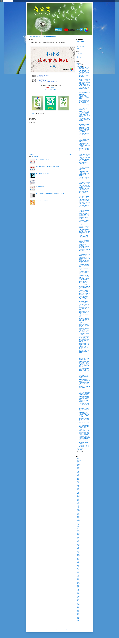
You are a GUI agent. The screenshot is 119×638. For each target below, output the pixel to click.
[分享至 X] (41, 113)
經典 (78, 575)
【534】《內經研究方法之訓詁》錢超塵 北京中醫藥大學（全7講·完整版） (84, 119)
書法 (78, 534)
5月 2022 (80, 66)
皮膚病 (78, 496)
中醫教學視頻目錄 (80, 41)
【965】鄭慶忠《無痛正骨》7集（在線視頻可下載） (83, 282)
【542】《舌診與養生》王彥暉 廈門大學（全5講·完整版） (83, 144)
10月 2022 (80, 453)
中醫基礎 (78, 467)
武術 (78, 521)
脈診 (78, 543)
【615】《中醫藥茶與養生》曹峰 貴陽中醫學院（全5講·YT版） (83, 383)
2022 (78, 63)
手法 (78, 478)
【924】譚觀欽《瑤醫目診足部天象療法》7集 (83, 238)
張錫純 (78, 557)
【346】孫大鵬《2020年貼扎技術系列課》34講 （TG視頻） (84, 183)
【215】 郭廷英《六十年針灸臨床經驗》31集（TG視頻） (84, 155)
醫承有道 (78, 610)
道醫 (78, 585)
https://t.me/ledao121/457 (50, 89)
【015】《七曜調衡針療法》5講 (84, 92)
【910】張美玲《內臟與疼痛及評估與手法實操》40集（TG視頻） (83, 168)
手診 (78, 481)
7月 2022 (80, 449)
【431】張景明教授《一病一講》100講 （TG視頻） (83, 197)
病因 (78, 538)
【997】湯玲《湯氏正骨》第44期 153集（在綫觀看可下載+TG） (84, 430)
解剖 (78, 579)
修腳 (78, 530)
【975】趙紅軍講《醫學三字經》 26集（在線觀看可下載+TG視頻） (83, 291)
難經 (78, 611)
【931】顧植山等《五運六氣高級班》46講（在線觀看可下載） (83, 272)
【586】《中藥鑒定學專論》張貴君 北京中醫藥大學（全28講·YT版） (83, 261)
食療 (78, 528)
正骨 (78, 493)
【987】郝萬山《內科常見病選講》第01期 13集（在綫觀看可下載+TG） (84, 415)
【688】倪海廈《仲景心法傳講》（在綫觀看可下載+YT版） (84, 446)
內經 (78, 474)
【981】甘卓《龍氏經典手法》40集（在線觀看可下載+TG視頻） (83, 316)
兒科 (78, 519)
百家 (78, 506)
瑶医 (78, 589)
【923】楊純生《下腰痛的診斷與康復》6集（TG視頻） (83, 227)
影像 (78, 592)
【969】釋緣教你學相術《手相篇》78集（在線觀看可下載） (84, 302)
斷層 (78, 607)
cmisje (60, 629)
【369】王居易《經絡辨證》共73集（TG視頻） (83, 163)
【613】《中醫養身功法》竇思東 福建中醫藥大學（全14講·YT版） (83, 376)
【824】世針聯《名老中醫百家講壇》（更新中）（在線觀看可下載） (83, 325)
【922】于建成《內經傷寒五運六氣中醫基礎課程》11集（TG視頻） (83, 224)
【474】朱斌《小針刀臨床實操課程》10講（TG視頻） (83, 122)
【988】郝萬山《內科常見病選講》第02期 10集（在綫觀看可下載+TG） (84, 419)
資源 (78, 582)
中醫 (78, 465)
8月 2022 (80, 451)
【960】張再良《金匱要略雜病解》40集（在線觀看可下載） (84, 279)
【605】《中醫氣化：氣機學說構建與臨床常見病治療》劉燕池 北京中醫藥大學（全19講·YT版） (83, 356)
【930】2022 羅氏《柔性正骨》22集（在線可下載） (84, 255)
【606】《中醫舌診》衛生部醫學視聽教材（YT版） (83, 359)
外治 (78, 492)
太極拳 (78, 475)
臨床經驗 (78, 604)
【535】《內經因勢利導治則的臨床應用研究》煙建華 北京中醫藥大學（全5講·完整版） (84, 128)
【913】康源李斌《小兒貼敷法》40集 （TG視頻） (83, 178)
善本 (78, 561)
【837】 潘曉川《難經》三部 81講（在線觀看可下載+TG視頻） (83, 312)
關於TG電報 (79, 57)
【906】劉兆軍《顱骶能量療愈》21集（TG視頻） (83, 73)
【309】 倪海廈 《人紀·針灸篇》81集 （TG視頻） (84, 203)
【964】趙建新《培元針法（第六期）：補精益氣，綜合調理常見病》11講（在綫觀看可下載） (83, 398)
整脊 (78, 602)
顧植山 (78, 616)
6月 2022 (80, 448)
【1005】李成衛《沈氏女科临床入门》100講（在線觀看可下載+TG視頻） (84, 186)
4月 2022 (80, 64)
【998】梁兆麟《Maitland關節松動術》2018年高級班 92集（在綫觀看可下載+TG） (84, 437)
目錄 (78, 498)
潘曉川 (78, 596)
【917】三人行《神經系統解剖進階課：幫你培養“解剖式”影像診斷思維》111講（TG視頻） (84, 215)
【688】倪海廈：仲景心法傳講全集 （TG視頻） (83, 125)
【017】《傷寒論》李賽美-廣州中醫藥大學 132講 (83, 95)
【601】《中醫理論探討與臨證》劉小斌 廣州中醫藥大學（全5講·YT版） (84, 347)
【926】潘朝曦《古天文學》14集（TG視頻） (84, 245)
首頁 (50, 154)
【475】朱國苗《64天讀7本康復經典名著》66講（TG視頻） (83, 200)
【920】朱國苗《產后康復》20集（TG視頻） (84, 218)
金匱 (78, 524)
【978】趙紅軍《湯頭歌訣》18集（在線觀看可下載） (84, 294)
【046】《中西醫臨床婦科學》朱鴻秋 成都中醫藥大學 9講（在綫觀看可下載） (83, 426)
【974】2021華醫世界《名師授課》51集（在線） (84, 253)
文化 (78, 482)
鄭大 (78, 599)
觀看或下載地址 (52, 87)
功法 (78, 488)
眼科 (78, 559)
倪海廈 (78, 531)
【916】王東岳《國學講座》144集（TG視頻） (83, 208)
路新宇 (78, 583)
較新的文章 (32, 154)
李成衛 (78, 516)
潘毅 (78, 595)
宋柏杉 (78, 514)
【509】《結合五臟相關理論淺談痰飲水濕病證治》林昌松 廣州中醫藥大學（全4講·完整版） (84, 106)
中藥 (78, 470)
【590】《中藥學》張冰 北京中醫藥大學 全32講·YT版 (83, 329)
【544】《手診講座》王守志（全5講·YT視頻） (83, 172)
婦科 (78, 552)
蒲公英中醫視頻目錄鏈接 (40, 186)
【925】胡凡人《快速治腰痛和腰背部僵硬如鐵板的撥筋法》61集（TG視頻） (83, 241)
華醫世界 (78, 565)
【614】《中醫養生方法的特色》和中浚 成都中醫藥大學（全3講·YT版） (84, 380)
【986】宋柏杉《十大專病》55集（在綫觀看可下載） (84, 387)
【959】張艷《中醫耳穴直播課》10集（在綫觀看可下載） (84, 404)
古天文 (78, 489)
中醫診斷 (78, 468)
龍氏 (78, 603)
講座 (78, 606)
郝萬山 (78, 544)
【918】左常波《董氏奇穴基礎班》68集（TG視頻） (83, 206)
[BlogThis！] (39, 113)
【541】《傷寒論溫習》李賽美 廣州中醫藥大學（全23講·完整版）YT (83, 140)
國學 (78, 551)
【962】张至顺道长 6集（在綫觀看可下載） (83, 401)
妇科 (78, 502)
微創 (78, 572)
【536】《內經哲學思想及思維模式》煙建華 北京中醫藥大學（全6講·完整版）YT (83, 137)
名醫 (78, 500)
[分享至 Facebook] (42, 113)
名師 (78, 499)
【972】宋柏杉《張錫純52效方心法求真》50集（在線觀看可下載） (84, 232)
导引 (78, 503)
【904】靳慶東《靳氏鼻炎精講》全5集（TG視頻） (83, 71)
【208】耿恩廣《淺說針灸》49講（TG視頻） (84, 166)
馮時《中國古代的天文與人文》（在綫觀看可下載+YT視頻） (84, 440)
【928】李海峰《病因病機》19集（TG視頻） (84, 250)
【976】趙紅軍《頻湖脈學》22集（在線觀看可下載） (84, 297)
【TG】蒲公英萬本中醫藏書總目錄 (42, 200)
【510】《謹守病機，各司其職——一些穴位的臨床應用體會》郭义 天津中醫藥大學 (83, 112)
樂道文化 (78, 48)
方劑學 (78, 484)
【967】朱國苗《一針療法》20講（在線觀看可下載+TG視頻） (84, 287)
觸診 (78, 613)
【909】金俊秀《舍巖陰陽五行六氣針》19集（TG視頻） (83, 180)
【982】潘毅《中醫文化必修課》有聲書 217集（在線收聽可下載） (83, 276)
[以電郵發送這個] (38, 113)
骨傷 (78, 548)
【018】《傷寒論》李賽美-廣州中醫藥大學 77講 (83, 109)
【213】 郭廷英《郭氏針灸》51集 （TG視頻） (84, 153)
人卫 (78, 458)
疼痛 (78, 537)
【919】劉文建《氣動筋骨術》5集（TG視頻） (83, 211)
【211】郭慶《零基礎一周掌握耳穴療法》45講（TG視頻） (83, 189)
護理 (78, 614)
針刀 (78, 545)
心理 (78, 477)
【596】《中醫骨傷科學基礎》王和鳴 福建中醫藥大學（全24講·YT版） (83, 340)
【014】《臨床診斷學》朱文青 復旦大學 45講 (83, 91)
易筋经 (78, 520)
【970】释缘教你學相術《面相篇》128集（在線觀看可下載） (83, 305)
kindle (78, 620)
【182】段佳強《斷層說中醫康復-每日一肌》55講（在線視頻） (83, 149)
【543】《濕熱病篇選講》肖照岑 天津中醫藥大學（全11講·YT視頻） (83, 174)
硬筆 (78, 562)
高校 (78, 550)
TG (77, 621)
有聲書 (78, 505)
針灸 (78, 547)
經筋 (78, 576)
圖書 (78, 586)
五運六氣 (78, 471)
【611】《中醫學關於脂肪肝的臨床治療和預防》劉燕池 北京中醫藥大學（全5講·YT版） (84, 373)
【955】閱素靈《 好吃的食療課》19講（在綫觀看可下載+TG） (83, 409)
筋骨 (78, 564)
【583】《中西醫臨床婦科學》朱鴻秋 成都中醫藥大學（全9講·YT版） (84, 258)
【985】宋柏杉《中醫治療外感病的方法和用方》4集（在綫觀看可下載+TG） (84, 390)
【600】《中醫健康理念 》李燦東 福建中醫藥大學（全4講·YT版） (83, 344)
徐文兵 (78, 533)
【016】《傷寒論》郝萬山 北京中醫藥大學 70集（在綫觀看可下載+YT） (83, 97)
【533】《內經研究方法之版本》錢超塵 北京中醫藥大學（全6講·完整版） (84, 115)
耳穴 (78, 509)
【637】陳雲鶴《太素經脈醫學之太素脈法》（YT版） (83, 331)
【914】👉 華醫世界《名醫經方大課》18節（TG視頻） (83, 195)
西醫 (78, 513)
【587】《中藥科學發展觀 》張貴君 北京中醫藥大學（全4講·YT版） (84, 269)
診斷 (78, 566)
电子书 (78, 495)
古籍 (78, 491)
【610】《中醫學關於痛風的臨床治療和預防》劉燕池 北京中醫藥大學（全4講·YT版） (83, 369)
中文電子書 (79, 460)
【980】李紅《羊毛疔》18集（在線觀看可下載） (83, 323)
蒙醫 (78, 590)
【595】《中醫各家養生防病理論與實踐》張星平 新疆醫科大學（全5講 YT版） (83, 337)
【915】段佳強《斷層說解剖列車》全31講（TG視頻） (83, 160)
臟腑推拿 (78, 617)
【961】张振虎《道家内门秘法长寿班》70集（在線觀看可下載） (83, 308)
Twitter (78, 56)
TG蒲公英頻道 (79, 53)
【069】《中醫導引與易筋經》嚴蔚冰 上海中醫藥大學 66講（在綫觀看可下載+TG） (84, 433)
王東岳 (78, 485)
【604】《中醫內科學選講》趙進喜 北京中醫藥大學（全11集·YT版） (83, 351)
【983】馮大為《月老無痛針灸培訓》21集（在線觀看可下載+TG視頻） (83, 365)
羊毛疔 (78, 507)
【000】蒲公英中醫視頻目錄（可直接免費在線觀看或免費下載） (43, 36)
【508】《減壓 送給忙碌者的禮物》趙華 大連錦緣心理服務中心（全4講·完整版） (83, 101)
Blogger (66, 629)
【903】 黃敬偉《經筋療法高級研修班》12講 (84, 83)
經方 (78, 573)
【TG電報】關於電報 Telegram (84, 78)
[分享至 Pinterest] (43, 113)
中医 (78, 461)
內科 (78, 472)
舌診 (78, 512)
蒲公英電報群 (79, 55)
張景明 (78, 555)
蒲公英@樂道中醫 (80, 46)
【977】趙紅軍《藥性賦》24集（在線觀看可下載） (84, 299)
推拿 (78, 558)
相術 (78, 526)
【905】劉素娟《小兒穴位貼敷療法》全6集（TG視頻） (83, 68)
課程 (78, 597)
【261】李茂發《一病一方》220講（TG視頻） (83, 131)
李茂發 (78, 517)
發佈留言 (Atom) (35, 156)
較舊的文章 (69, 154)
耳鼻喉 (78, 510)
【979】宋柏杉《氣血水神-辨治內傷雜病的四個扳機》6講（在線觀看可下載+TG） (84, 393)
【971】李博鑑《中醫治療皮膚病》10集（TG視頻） (83, 230)
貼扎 (78, 568)
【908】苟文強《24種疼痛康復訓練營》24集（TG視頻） (84, 80)
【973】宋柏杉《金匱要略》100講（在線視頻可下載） (83, 236)
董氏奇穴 (78, 578)
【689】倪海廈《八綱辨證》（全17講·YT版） (83, 443)
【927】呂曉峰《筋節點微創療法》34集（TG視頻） (83, 247)
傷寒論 (78, 571)
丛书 (78, 486)
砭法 (78, 541)
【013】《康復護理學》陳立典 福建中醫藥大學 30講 (83, 88)
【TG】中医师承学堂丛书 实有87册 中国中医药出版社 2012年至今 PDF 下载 (50, 193)
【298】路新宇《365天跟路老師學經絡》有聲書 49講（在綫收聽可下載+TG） (83, 423)
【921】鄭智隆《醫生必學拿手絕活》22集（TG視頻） (83, 221)
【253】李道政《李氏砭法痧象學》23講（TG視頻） (83, 134)
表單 (78, 523)
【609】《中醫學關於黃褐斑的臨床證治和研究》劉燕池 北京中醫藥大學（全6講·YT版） (84, 362)
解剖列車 (78, 580)
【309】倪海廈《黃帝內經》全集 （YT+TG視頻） (83, 192)
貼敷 (78, 569)
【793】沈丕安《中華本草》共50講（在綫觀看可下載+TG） (84, 413)
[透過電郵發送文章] (36, 113)
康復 (78, 554)
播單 (78, 593)
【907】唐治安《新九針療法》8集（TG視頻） (83, 76)
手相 (78, 479)
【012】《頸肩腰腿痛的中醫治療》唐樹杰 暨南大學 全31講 (84, 85)
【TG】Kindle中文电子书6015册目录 (43, 173)
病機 (78, 540)
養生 (78, 600)
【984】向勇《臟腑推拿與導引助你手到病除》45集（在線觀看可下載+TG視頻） (83, 319)
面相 (78, 527)
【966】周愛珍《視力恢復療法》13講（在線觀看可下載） (84, 284)
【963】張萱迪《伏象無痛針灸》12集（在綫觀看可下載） (84, 406)
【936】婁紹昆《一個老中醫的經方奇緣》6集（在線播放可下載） (84, 265)
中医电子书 (79, 464)
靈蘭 (78, 618)
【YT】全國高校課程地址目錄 (41, 180)
